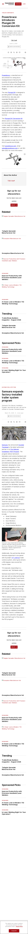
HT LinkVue (16, 558)
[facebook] (8, 52)
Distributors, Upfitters (9, 387)
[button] (3, 4)
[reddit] (17, 52)
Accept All (14, 930)
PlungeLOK (11, 92)
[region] (14, 927)
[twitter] (14, 52)
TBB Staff (14, 40)
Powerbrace (6, 75)
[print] (25, 52)
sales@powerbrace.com (10, 148)
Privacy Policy (19, 926)
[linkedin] (11, 52)
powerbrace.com (10, 146)
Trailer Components (8, 12)
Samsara (5, 445)
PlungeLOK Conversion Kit (13, 118)
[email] (19, 52)
